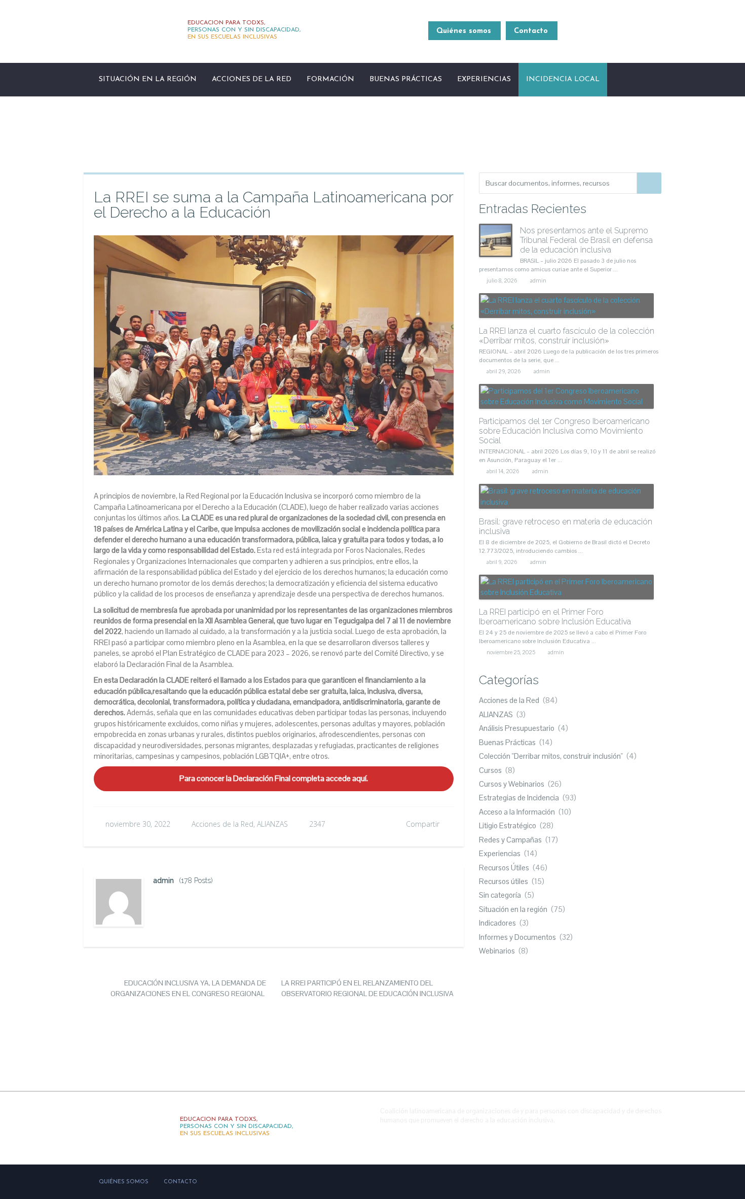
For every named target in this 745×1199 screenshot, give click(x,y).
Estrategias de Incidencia (519, 797)
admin (164, 880)
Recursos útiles (503, 881)
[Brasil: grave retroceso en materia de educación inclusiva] (566, 496)
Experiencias (484, 79)
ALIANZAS (272, 824)
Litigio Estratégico (507, 825)
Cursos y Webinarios (511, 784)
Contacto (531, 31)
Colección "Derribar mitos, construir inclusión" (551, 756)
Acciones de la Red (251, 79)
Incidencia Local (563, 79)
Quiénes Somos (123, 1182)
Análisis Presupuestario (516, 728)
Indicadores (497, 923)
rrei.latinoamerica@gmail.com (614, 37)
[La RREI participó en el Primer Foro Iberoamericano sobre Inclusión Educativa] (566, 587)
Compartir (422, 824)
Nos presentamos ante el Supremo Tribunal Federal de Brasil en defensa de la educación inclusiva (586, 240)
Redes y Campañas (510, 839)
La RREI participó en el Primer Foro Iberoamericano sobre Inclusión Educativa (555, 616)
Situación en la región (148, 79)
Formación (330, 79)
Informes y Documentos (517, 937)
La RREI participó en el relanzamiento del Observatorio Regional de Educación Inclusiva (367, 988)
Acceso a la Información (517, 812)
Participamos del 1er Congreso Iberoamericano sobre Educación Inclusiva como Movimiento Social (564, 430)
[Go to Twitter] (629, 1135)
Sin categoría (500, 895)
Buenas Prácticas (405, 79)
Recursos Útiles (504, 867)
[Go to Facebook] (608, 1135)
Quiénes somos (463, 31)
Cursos (490, 770)
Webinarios (497, 951)
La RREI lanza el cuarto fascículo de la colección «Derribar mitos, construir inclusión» (566, 335)
